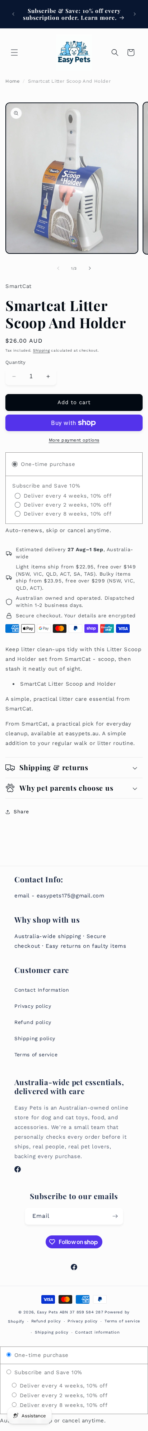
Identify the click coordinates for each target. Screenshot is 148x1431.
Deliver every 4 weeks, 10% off (63, 1385)
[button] (14, 52)
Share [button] (21, 811)
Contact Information (41, 990)
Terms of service (36, 1054)
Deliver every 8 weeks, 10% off (63, 1405)
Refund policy (32, 1022)
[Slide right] (90, 268)
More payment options (74, 440)
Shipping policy (34, 1038)
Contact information (97, 1332)
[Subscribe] (115, 1216)
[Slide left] (58, 268)
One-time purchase (40, 1355)
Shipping (41, 350)
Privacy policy (32, 1006)
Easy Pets (47, 1312)
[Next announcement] (135, 14)
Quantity (15, 362)
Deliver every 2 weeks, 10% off (63, 1395)
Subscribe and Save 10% (47, 1372)
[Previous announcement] (13, 14)
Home (12, 81)
